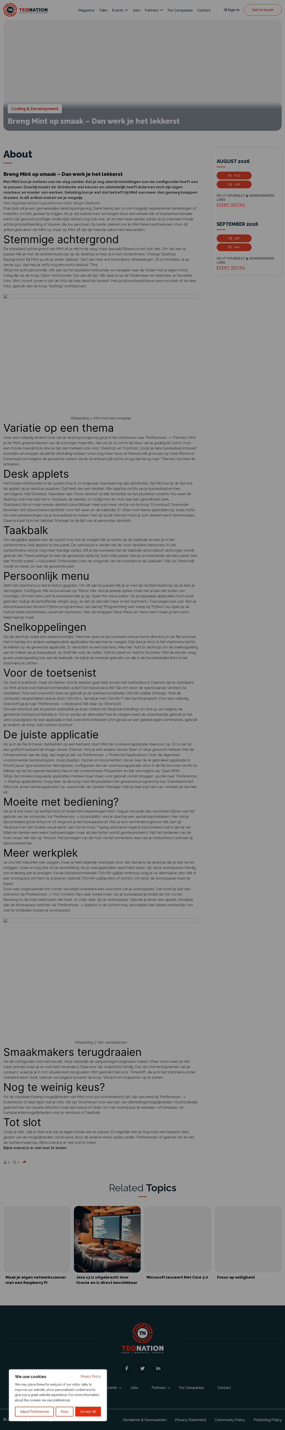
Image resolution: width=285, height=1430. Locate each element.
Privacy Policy (91, 1376)
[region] (58, 1395)
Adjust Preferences (34, 1411)
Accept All (88, 1411)
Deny (65, 1411)
